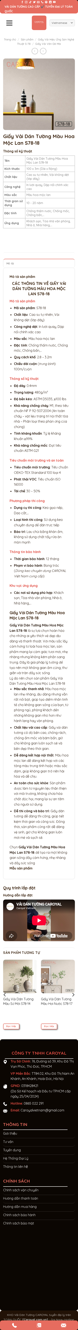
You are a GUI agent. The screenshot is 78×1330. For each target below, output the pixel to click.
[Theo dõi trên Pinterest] (46, 2)
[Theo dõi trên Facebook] (22, 2)
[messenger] (14, 1325)
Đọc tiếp (11, 1026)
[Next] (73, 994)
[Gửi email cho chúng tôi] (38, 2)
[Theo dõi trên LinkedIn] (50, 2)
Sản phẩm (27, 39)
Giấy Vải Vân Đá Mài (48, 43)
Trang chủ (10, 39)
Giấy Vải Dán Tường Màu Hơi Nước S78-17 (56, 1001)
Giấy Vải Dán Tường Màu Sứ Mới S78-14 (18, 1001)
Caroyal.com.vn (35, 1319)
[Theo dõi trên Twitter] (34, 2)
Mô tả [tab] (10, 263)
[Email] (63, 1325)
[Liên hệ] (39, 1325)
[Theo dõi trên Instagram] (26, 2)
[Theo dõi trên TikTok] (30, 2)
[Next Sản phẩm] (35, 51)
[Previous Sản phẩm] (43, 51)
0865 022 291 (34, 1103)
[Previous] (4, 994)
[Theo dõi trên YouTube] (54, 2)
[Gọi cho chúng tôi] (42, 2)
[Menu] (9, 22)
